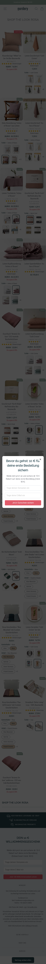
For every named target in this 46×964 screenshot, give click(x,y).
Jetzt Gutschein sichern (23, 503)
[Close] (40, 459)
